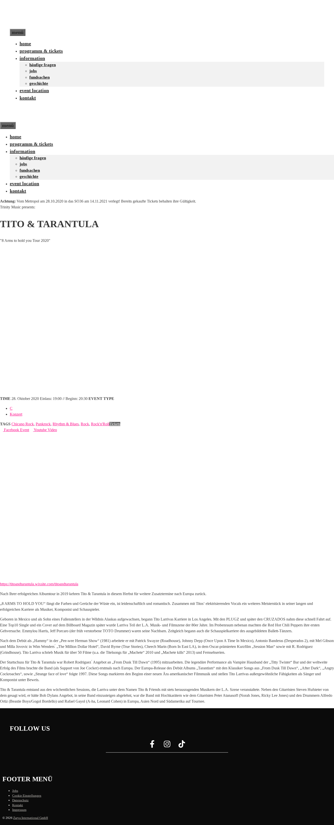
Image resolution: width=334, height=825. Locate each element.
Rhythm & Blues (66, 424)
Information (32, 58)
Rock (85, 424)
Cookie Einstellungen (26, 795)
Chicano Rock (22, 424)
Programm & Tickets (41, 51)
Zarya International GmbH (30, 818)
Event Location (34, 90)
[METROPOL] (20, 118)
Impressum (19, 810)
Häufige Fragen (42, 65)
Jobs (33, 71)
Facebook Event (16, 430)
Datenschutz (20, 800)
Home (25, 43)
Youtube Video (45, 430)
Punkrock (43, 424)
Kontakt (28, 97)
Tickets (114, 424)
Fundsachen (39, 77)
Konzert (16, 414)
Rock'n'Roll (100, 424)
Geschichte (38, 83)
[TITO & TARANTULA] (85, 578)
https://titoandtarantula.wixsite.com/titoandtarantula (39, 584)
